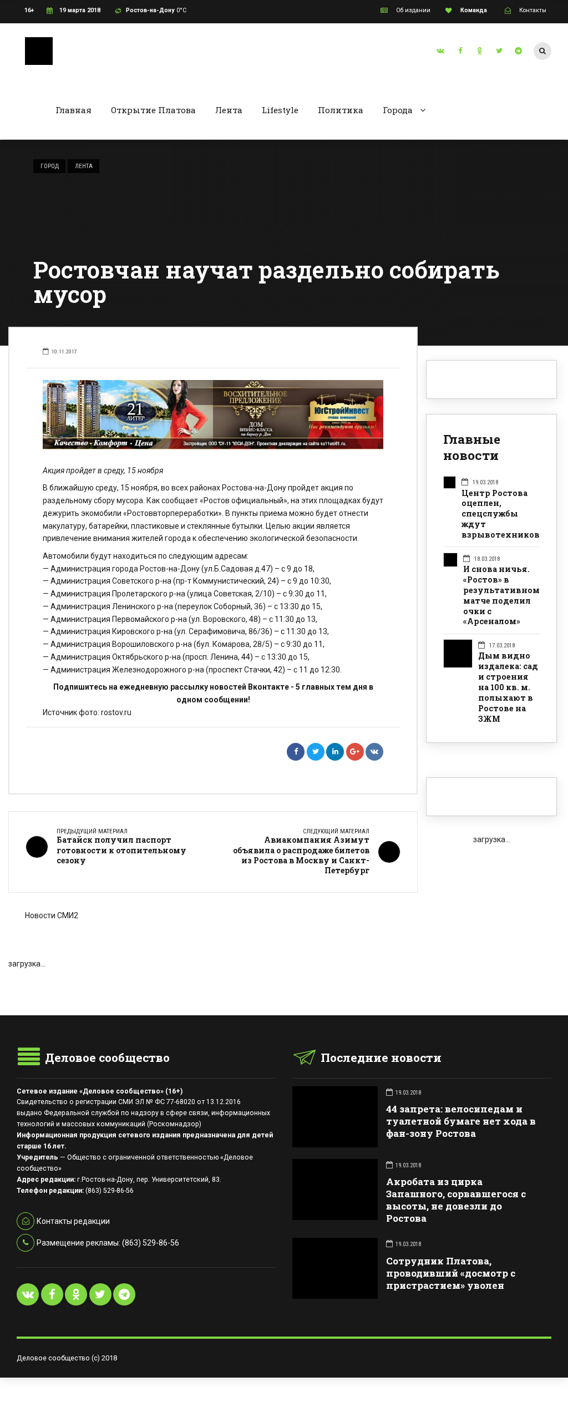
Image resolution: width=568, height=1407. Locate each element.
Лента (228, 109)
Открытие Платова (153, 109)
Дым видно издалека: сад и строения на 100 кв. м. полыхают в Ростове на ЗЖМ (508, 687)
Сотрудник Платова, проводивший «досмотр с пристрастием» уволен (450, 1273)
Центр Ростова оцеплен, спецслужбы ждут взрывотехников (501, 514)
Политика (340, 109)
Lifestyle (280, 109)
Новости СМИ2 (51, 915)
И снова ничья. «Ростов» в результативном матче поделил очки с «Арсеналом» (501, 595)
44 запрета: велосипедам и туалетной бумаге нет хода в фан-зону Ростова (461, 1121)
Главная (73, 109)
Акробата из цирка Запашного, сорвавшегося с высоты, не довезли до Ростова (456, 1199)
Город (49, 166)
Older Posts (213, 987)
